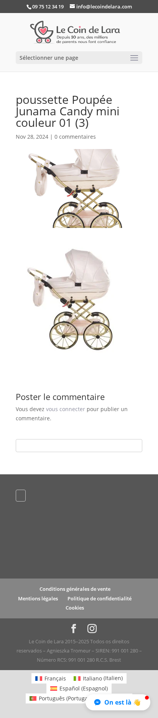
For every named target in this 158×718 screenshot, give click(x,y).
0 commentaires (75, 136)
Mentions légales (38, 598)
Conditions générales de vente (75, 588)
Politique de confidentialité (99, 598)
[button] (118, 702)
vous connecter (65, 409)
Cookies (75, 607)
